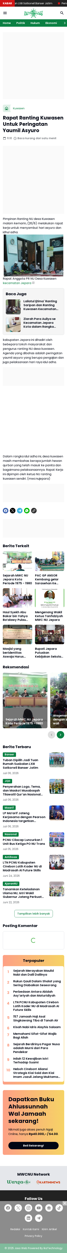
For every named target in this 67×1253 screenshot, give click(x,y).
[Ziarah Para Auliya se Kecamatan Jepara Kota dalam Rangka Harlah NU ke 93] (13, 324)
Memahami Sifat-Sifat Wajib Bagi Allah (35, 1036)
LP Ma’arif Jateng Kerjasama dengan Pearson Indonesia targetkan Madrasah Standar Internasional (24, 817)
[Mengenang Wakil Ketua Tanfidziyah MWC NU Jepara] (49, 598)
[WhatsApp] (27, 510)
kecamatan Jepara (17, 283)
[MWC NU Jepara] (33, 13)
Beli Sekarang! (33, 1145)
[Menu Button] (5, 13)
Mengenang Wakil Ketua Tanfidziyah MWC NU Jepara (49, 616)
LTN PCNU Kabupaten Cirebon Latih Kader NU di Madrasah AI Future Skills (22, 866)
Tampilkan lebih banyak (33, 913)
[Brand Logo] (19, 1182)
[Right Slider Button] (63, 23)
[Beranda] (6, 108)
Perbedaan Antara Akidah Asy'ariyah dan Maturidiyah (34, 994)
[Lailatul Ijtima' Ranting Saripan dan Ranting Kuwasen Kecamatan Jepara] (13, 306)
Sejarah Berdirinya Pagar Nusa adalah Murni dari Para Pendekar (36, 1048)
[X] (12, 510)
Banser (9, 754)
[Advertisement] (33, 65)
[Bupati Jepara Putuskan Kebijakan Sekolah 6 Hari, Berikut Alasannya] (49, 634)
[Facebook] (5, 510)
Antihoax (11, 857)
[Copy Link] (34, 510)
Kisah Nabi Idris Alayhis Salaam (37, 1027)
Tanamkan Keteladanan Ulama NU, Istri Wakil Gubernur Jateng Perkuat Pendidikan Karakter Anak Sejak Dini (22, 893)
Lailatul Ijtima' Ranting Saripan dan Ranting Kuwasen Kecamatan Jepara (40, 305)
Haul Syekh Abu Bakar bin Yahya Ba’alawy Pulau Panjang (15, 616)
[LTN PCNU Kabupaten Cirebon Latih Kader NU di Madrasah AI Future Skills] (56, 862)
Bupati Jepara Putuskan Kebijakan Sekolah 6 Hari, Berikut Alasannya (49, 653)
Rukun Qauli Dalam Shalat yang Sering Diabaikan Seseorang (37, 983)
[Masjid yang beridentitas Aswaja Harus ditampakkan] (17, 634)
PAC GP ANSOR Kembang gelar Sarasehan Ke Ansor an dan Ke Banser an (47, 579)
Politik (20, 23)
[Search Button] (62, 13)
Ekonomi (51, 23)
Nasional (11, 834)
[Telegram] (20, 510)
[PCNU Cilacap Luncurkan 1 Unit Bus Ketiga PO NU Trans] (56, 839)
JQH (7, 781)
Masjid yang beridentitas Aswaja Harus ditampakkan (13, 653)
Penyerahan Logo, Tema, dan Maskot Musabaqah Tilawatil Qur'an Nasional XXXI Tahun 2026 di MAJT (22, 790)
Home (7, 23)
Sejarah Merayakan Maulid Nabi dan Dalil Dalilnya (33, 973)
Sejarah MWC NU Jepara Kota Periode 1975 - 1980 (17, 579)
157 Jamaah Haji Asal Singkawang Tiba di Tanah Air (35, 1019)
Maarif (9, 808)
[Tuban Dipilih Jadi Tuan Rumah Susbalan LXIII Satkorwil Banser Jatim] (56, 759)
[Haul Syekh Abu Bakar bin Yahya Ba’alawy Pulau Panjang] (17, 598)
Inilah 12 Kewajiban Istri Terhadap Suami (30, 1061)
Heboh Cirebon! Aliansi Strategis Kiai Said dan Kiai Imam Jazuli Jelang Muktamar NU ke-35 (36, 1073)
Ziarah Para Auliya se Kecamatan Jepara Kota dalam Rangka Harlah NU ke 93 (39, 323)
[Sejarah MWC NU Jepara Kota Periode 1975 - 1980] (17, 561)
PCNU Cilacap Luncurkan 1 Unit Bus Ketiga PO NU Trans (24, 842)
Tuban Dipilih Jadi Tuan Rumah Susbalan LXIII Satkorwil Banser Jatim (20, 764)
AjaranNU (11, 883)
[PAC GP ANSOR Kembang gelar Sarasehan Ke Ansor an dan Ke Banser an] (49, 561)
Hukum (35, 23)
